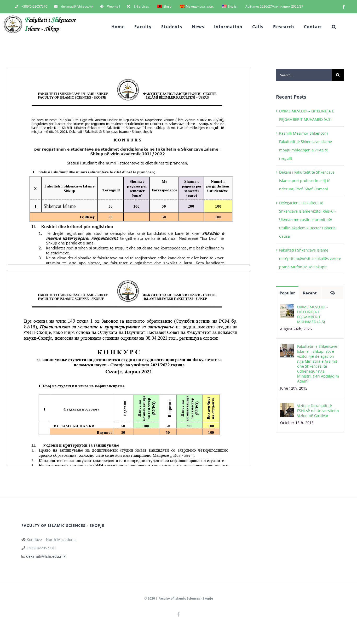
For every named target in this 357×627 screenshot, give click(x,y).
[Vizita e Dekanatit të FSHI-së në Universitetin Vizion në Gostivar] (287, 407)
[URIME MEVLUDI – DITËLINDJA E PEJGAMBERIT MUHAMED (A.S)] (287, 308)
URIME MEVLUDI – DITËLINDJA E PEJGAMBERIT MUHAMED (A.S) (312, 314)
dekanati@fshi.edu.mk (45, 556)
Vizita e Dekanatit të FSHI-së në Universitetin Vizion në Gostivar (318, 410)
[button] (334, 26)
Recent (310, 292)
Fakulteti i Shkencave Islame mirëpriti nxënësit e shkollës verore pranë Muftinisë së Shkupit (310, 258)
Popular (287, 292)
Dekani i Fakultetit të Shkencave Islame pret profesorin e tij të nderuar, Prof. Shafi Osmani (307, 180)
